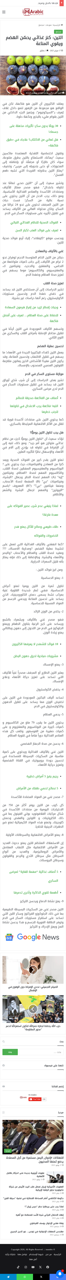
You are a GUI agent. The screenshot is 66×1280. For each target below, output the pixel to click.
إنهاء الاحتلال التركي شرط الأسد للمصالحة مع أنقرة (40, 1215)
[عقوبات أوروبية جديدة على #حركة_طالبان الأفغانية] (55, 1177)
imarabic (49, 1249)
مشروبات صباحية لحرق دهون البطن (36, 656)
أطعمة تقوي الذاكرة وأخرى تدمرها (36, 892)
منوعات (48, 25)
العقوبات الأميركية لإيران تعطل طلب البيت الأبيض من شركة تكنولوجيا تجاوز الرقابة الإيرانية (36, 1188)
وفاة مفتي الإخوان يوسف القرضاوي (47, 1223)
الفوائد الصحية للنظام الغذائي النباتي (34, 222)
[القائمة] (3, 13)
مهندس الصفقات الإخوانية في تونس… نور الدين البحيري (37, 1231)
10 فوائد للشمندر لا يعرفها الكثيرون (35, 644)
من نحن (48, 1254)
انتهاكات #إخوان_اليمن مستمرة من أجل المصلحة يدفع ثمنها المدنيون (35, 1159)
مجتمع (41, 25)
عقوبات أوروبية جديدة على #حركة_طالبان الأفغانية (25, 1174)
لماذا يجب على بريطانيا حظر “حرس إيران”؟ (44, 1207)
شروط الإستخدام (36, 1254)
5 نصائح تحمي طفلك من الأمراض (37, 788)
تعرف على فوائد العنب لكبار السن (37, 230)
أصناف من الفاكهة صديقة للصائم (37, 398)
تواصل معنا (22, 1254)
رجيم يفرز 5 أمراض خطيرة (42, 776)
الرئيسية (57, 25)
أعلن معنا (33, 1259)
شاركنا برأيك (10, 1254)
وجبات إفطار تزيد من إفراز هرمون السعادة (31, 307)
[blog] (33, 12)
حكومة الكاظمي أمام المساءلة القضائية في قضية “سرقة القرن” (33, 1198)
